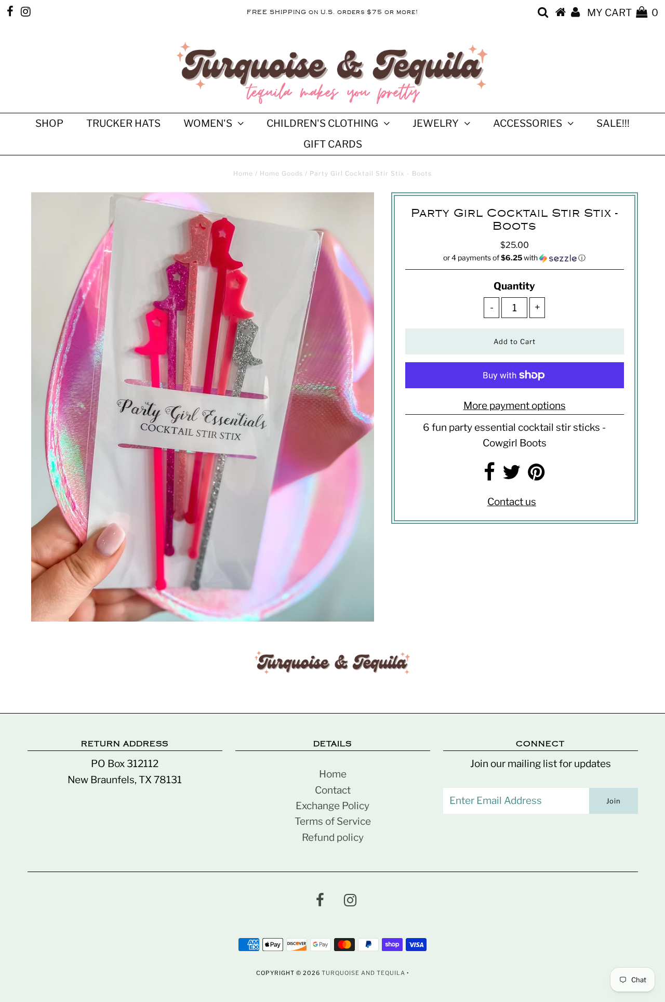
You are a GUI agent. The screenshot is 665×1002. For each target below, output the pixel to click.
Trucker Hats (123, 123)
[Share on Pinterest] (536, 476)
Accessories (527, 123)
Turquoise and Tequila (363, 973)
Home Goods (281, 173)
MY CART (622, 13)
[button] (514, 258)
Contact (333, 790)
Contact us (511, 502)
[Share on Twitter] (511, 476)
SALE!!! (613, 123)
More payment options (514, 406)
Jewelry (436, 123)
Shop (49, 123)
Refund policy (333, 837)
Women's (207, 123)
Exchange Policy (332, 806)
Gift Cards (332, 144)
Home (243, 173)
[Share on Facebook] (489, 476)
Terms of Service (333, 821)
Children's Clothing (322, 123)
